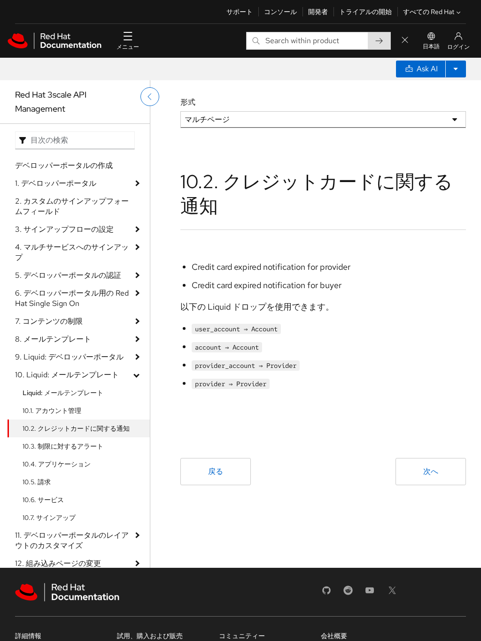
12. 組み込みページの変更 (58, 563)
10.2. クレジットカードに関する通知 (76, 428)
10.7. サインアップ (49, 517)
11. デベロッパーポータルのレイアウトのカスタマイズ (72, 540)
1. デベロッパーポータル (55, 183)
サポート (239, 12)
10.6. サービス (43, 500)
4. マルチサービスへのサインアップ (72, 252)
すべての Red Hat (428, 12)
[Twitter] (392, 593)
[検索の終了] (404, 41)
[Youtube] (369, 593)
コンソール (280, 12)
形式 (187, 102)
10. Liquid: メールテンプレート (67, 375)
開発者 (318, 12)
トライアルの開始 (365, 12)
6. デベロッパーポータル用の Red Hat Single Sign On (72, 298)
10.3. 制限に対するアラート (63, 446)
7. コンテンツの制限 (49, 321)
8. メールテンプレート (53, 339)
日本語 (431, 46)
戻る (215, 471)
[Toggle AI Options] (455, 69)
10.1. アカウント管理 (52, 410)
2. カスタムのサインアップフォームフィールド (72, 206)
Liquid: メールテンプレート (63, 393)
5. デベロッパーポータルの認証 (68, 275)
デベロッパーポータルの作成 (64, 165)
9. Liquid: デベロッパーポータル (69, 357)
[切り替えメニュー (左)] (149, 96)
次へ (430, 471)
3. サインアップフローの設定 (64, 229)
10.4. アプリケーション (57, 464)
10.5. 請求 (37, 482)
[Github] (326, 593)
